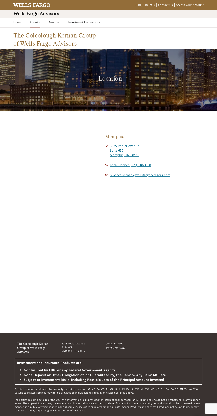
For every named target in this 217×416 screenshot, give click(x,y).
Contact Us (165, 5)
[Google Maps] (52, 159)
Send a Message (115, 347)
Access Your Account (190, 5)
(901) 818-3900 (145, 5)
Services (54, 22)
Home (17, 22)
